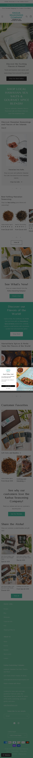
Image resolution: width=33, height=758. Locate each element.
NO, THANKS (8, 388)
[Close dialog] (32, 368)
